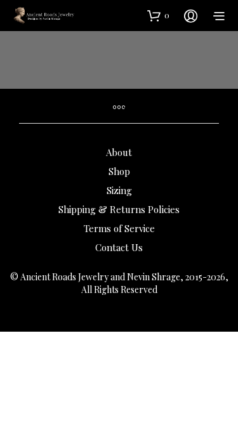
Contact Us (119, 247)
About (119, 152)
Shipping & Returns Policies (119, 209)
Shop (119, 171)
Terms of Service (119, 228)
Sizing (119, 190)
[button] (158, 15)
